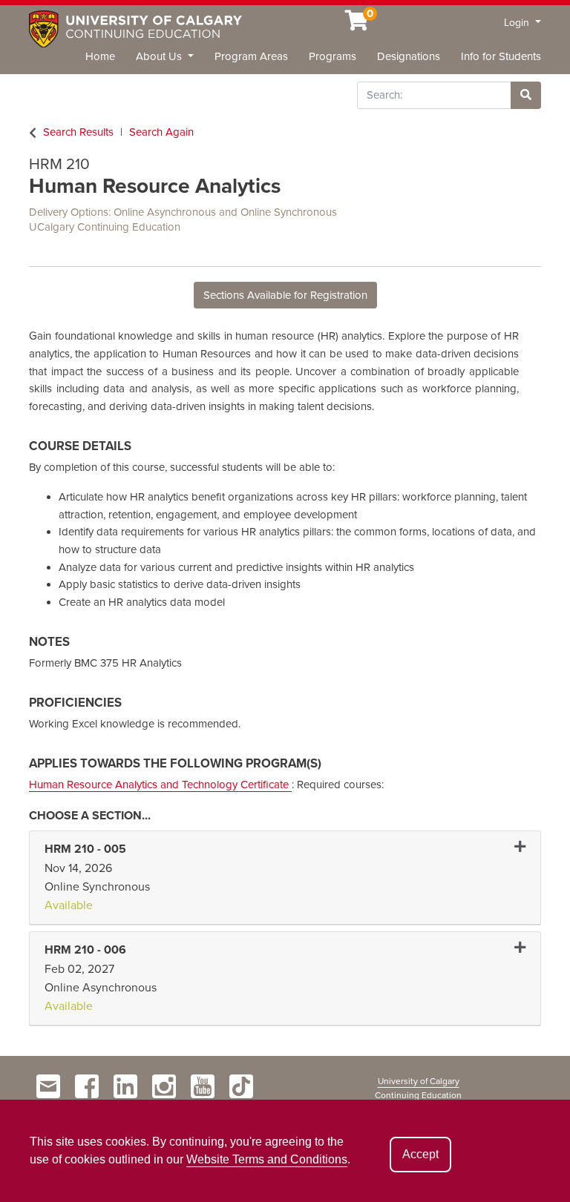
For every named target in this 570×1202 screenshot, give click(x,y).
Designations (408, 56)
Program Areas (251, 56)
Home (100, 56)
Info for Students (501, 56)
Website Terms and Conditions (266, 1159)
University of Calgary (418, 1081)
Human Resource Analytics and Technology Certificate (160, 784)
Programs (332, 56)
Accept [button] (420, 1154)
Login (518, 22)
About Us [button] (160, 56)
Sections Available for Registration (285, 295)
